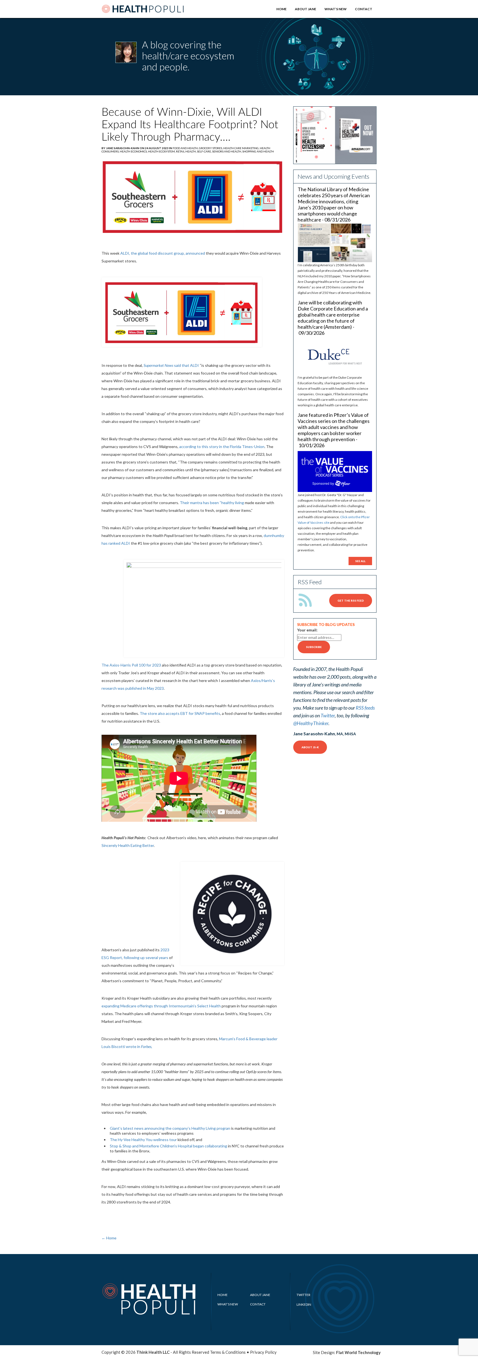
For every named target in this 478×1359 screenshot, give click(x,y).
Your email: (307, 630)
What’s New (335, 9)
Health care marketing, (241, 148)
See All (360, 561)
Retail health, (186, 151)
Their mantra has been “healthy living (212, 502)
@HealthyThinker (310, 723)
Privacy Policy (263, 1352)
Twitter (328, 715)
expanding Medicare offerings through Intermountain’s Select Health (161, 1006)
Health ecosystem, (162, 151)
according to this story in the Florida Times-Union (221, 446)
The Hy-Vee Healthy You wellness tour (143, 1139)
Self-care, (204, 151)
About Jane (305, 9)
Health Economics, (134, 151)
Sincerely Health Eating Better (128, 845)
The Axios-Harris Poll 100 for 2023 (131, 665)
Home (281, 9)
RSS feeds (365, 708)
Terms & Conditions (228, 1352)
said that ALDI (171, 365)
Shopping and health (258, 151)
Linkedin (304, 1304)
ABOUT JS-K (310, 747)
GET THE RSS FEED (350, 600)
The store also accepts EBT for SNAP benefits (180, 713)
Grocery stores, (211, 148)
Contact (363, 9)
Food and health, (186, 148)
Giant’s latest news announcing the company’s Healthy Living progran (170, 1128)
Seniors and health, (227, 151)
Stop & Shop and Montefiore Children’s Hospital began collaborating (168, 1146)
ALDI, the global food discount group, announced (162, 253)
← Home (109, 1238)
